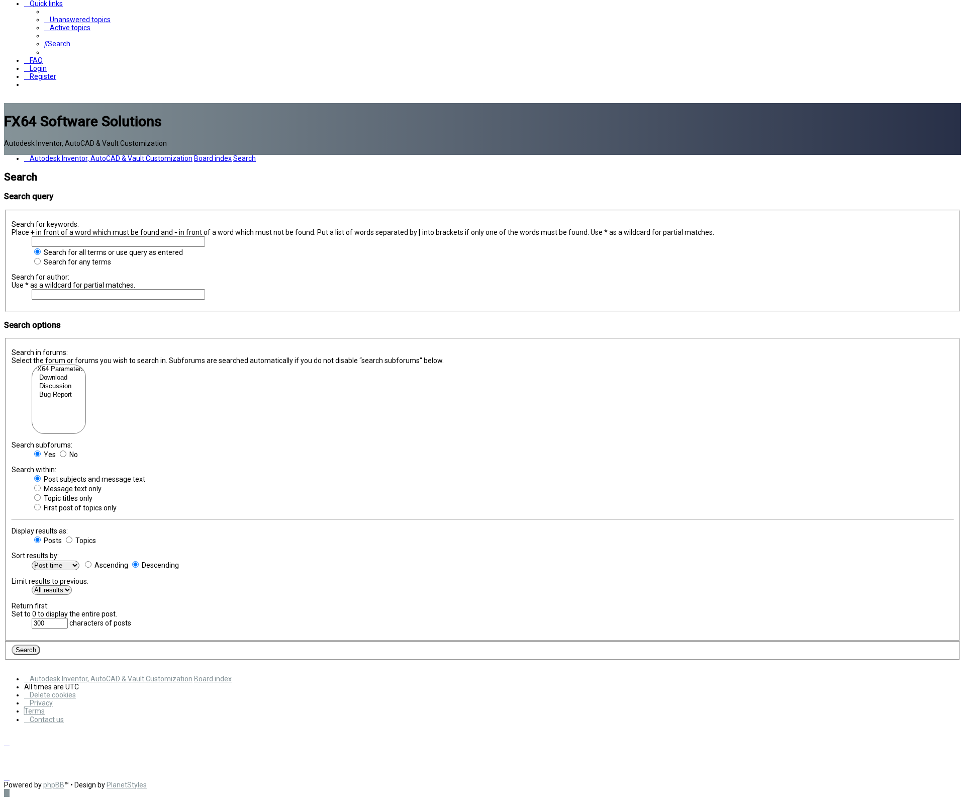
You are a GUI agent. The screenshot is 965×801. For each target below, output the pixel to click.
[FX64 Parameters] (58, 369)
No (73, 455)
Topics (85, 541)
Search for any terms (76, 262)
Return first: (30, 606)
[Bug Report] (58, 395)
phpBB (53, 785)
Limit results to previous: (50, 581)
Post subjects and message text (93, 479)
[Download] (58, 378)
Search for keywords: (45, 224)
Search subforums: (42, 445)
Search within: (34, 470)
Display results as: (40, 531)
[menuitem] (77, 20)
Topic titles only (67, 498)
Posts (52, 541)
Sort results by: (35, 556)
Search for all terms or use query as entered (112, 252)
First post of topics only (79, 508)
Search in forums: (40, 352)
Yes (49, 455)
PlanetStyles (127, 785)
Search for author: (40, 277)
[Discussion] (58, 386)
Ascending (110, 565)
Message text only (72, 489)
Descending (159, 565)
